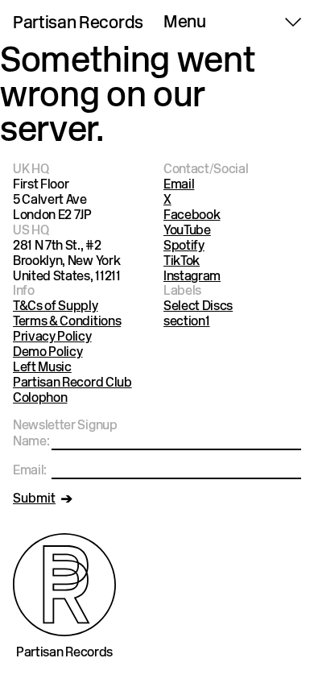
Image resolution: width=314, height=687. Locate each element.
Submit (34, 499)
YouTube (187, 231)
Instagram (192, 277)
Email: (30, 471)
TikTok (181, 261)
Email (178, 185)
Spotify (184, 246)
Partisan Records (78, 24)
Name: (31, 442)
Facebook (191, 215)
